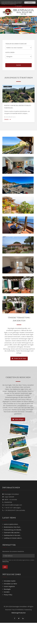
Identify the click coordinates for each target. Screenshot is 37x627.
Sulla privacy (5, 561)
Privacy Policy (8, 595)
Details (6, 119)
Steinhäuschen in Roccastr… (12, 535)
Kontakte (7, 592)
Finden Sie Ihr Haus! (20, 358)
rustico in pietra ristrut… (11, 524)
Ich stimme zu (30, 2)
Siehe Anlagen (19, 419)
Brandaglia (7, 589)
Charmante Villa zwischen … (12, 532)
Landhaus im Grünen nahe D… (13, 538)
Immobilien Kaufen (9, 581)
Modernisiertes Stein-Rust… (12, 527)
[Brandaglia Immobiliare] (18, 12)
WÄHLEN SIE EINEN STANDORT (16, 44)
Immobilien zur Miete (10, 584)
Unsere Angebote (9, 586)
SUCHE (18, 65)
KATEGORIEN (10, 52)
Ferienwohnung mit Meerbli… (13, 530)
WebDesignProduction (18, 613)
